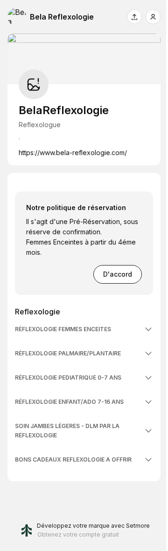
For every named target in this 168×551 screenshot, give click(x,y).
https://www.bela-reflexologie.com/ (73, 152)
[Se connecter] (153, 16)
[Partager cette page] (134, 16)
